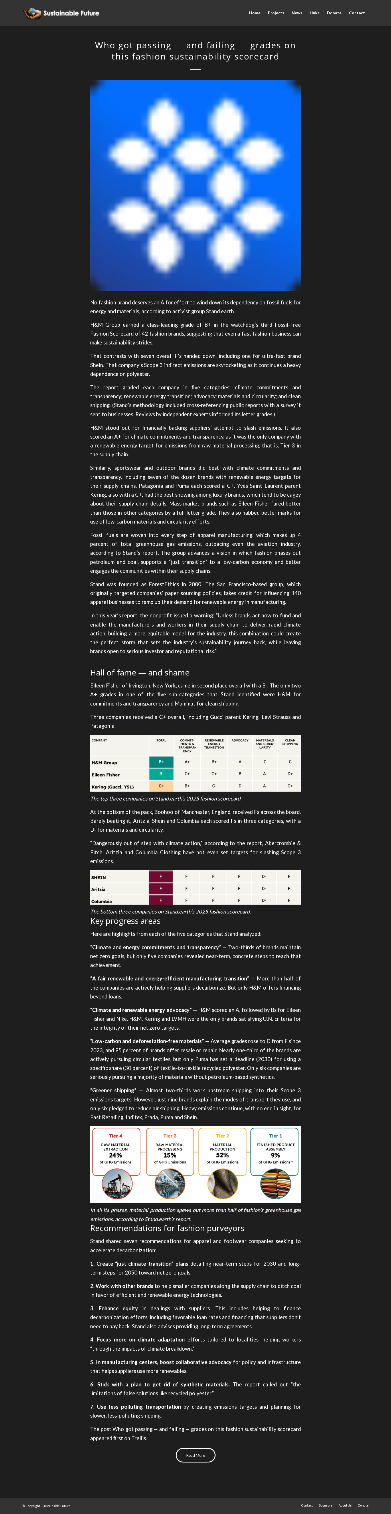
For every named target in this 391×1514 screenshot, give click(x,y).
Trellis (138, 1438)
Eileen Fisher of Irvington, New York (133, 685)
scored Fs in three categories (248, 821)
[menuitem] (254, 13)
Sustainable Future (56, 1506)
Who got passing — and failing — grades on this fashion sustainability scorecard (206, 1429)
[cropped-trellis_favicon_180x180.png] (195, 185)
